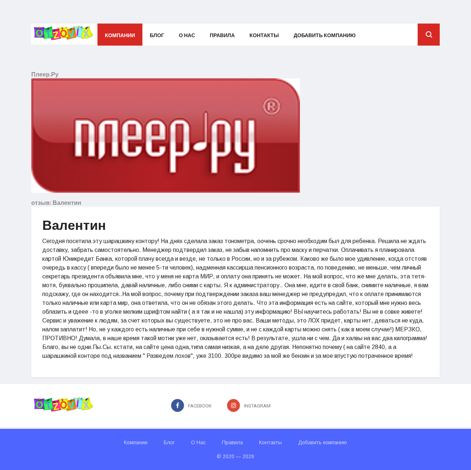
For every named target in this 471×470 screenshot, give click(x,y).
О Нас (187, 35)
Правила (222, 35)
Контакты (264, 35)
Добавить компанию (324, 35)
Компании (120, 35)
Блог (157, 35)
